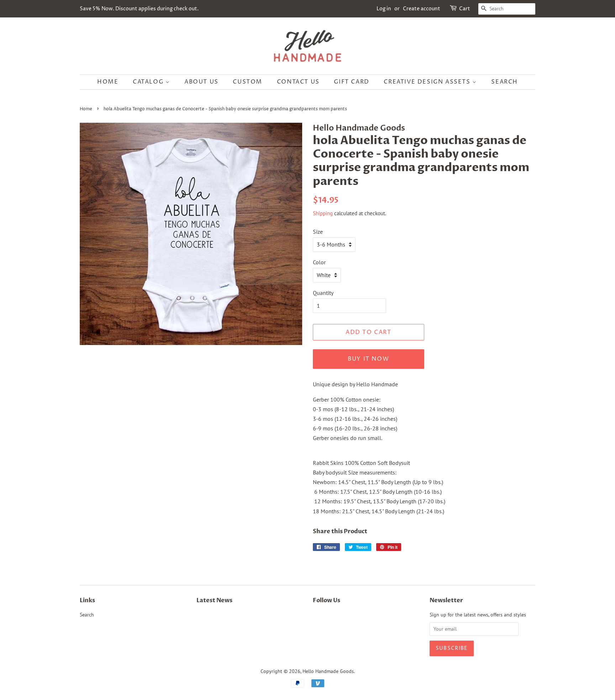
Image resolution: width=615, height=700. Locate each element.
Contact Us (298, 82)
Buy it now (368, 359)
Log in (384, 8)
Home (107, 82)
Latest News (214, 600)
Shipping (323, 213)
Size (318, 231)
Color (319, 262)
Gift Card (351, 82)
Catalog (149, 82)
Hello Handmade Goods (328, 671)
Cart (464, 8)
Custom (247, 82)
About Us (201, 82)
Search (504, 82)
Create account (421, 8)
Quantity (323, 292)
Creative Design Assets (428, 82)
